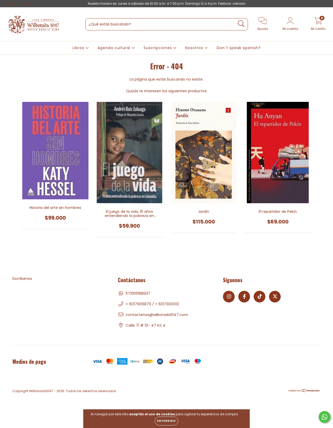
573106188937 (138, 293)
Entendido (166, 421)
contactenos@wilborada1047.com (157, 314)
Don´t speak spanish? (239, 47)
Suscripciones (158, 47)
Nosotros (194, 47)
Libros (79, 47)
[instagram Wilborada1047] (8, 3)
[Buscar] (241, 24)
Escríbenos (22, 278)
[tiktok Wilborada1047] (24, 3)
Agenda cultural (115, 47)
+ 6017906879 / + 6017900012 (152, 304)
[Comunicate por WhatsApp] (324, 417)
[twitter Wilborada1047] (31, 3)
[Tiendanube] (304, 391)
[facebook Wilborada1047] (16, 3)
